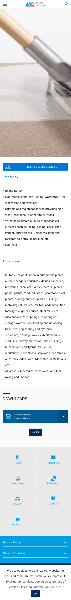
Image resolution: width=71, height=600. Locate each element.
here (58, 587)
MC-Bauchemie (35, 4)
